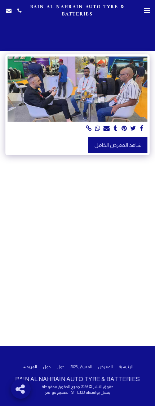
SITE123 (78, 392)
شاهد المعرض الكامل (118, 145)
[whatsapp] (97, 128)
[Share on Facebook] (142, 128)
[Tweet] (133, 128)
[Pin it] (124, 128)
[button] (147, 10)
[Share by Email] (106, 128)
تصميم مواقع (56, 392)
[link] (89, 128)
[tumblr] (115, 128)
